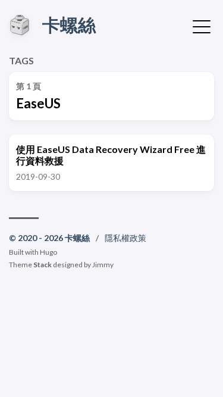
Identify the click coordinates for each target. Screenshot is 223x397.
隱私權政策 (125, 238)
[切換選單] (201, 25)
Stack (42, 264)
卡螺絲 (69, 24)
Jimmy (103, 264)
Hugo (48, 252)
